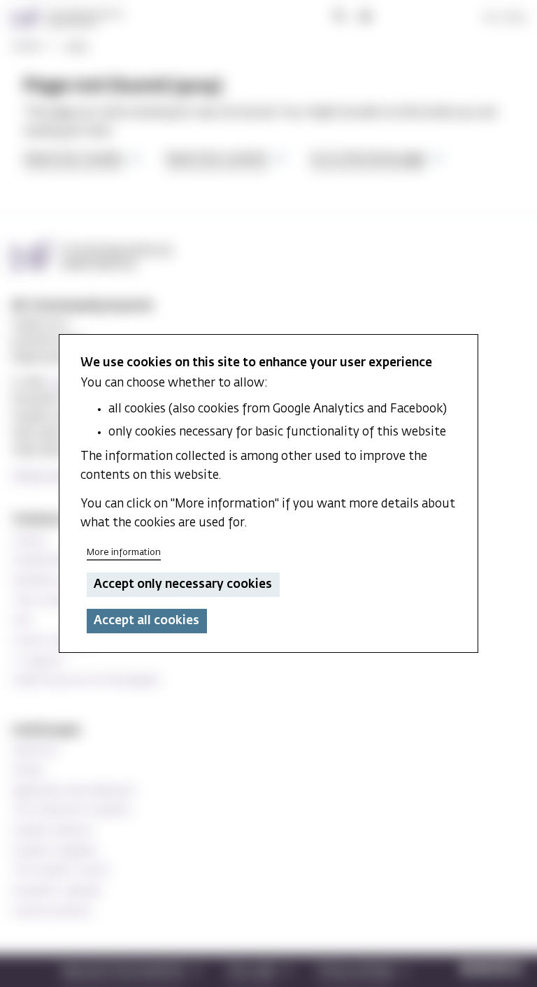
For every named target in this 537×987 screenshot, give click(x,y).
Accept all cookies (146, 621)
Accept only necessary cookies (183, 585)
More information (124, 552)
